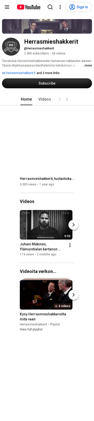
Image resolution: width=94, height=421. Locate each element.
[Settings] (60, 7)
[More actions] (70, 245)
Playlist (55, 324)
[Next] (73, 225)
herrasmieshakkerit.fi (21, 73)
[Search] (50, 7)
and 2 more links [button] (48, 73)
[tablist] (47, 99)
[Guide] (7, 7)
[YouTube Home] (28, 7)
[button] (67, 99)
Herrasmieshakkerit (33, 324)
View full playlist (31, 329)
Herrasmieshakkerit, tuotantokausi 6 (47, 179)
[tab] (26, 99)
